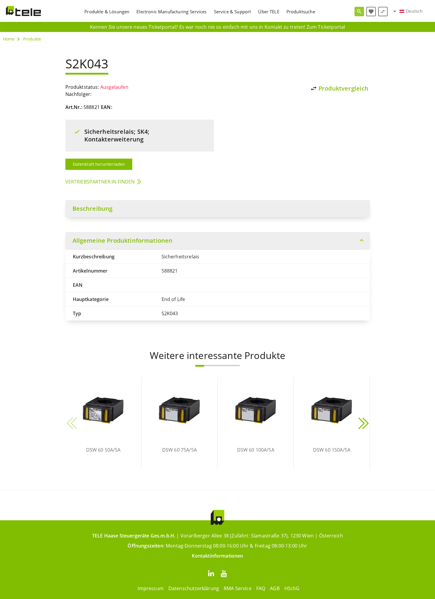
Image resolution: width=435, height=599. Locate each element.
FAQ (260, 588)
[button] (199, 366)
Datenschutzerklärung (193, 588)
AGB (274, 588)
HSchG (292, 588)
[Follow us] (211, 573)
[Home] (23, 11)
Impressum (150, 588)
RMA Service (238, 588)
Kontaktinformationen (217, 556)
